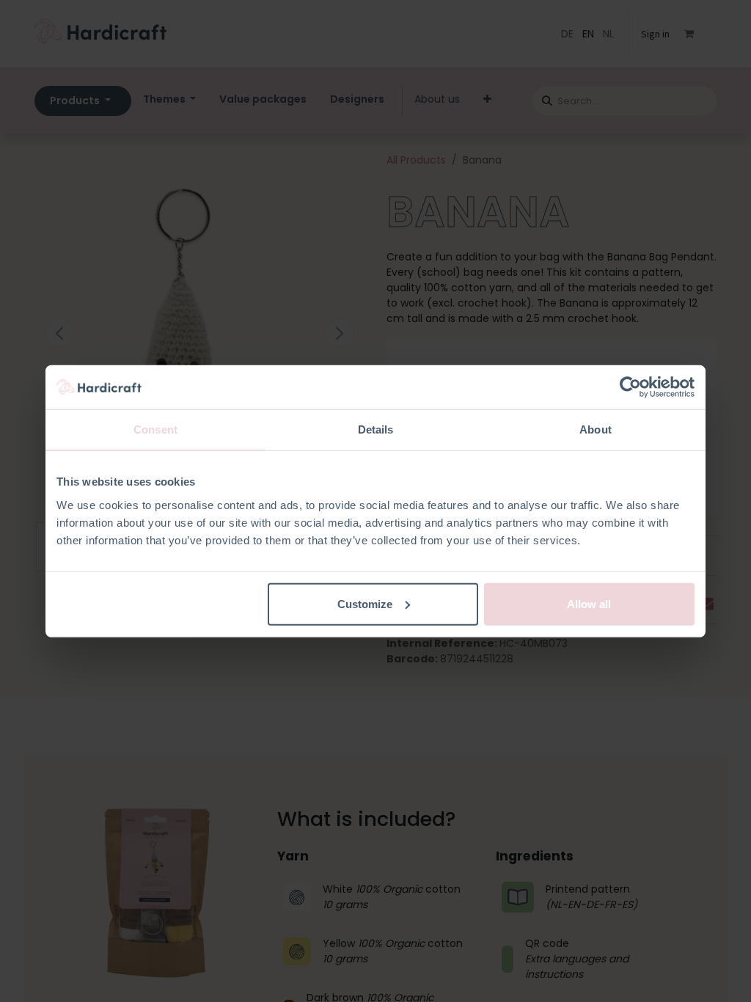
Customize (364, 603)
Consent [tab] (155, 429)
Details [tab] (376, 429)
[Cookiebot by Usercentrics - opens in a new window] (630, 387)
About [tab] (595, 429)
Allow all (589, 603)
